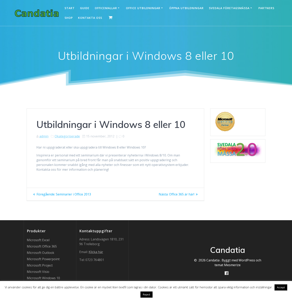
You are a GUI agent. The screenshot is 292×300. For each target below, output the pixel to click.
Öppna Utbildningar (186, 8)
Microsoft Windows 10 (43, 278)
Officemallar (106, 8)
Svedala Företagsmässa (229, 8)
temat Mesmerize (228, 265)
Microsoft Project (40, 265)
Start (70, 8)
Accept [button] (281, 287)
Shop (69, 18)
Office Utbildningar (143, 8)
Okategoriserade (67, 136)
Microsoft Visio (38, 272)
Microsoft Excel (38, 240)
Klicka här (96, 252)
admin (43, 136)
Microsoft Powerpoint (43, 259)
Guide (84, 8)
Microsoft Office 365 (42, 246)
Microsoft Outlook (40, 252)
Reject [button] (146, 294)
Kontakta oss (90, 18)
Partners (266, 8)
